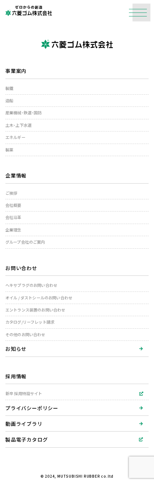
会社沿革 (13, 217)
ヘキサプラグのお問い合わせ (31, 285)
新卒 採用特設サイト (23, 393)
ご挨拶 (11, 193)
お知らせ (16, 348)
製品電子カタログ (26, 439)
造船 (9, 101)
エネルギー (15, 137)
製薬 (9, 150)
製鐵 (9, 88)
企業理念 (13, 230)
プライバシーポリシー (31, 408)
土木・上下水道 (18, 125)
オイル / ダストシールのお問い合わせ (38, 298)
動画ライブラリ (24, 423)
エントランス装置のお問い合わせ (35, 310)
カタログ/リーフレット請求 (29, 322)
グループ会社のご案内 (25, 242)
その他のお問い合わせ (25, 335)
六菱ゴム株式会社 (28, 13)
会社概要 (13, 205)
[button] (141, 12)
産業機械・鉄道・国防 (23, 113)
